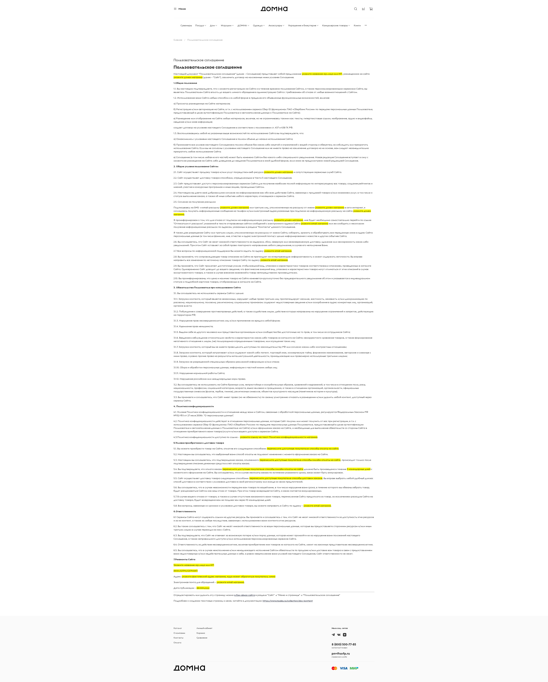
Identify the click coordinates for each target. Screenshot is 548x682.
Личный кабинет (204, 628)
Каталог (178, 628)
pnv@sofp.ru (341, 653)
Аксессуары (275, 25)
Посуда (199, 25)
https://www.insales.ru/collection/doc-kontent (288, 600)
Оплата (177, 642)
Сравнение (202, 637)
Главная (178, 39)
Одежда (257, 25)
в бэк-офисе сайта (244, 595)
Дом (212, 25)
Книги (357, 25)
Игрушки (226, 25)
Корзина (201, 633)
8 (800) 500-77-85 (344, 644)
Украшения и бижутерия (302, 25)
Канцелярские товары (335, 25)
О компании (179, 633)
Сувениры (186, 25)
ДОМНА (242, 25)
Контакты (178, 637)
